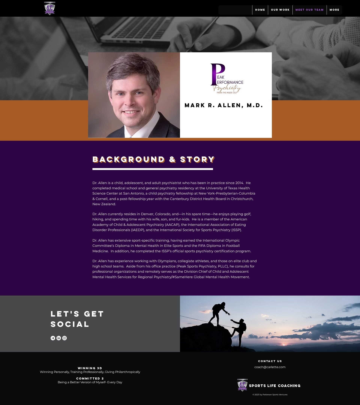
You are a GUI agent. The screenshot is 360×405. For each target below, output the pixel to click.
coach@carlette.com (270, 367)
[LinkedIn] (58, 338)
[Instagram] (64, 338)
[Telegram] (53, 338)
